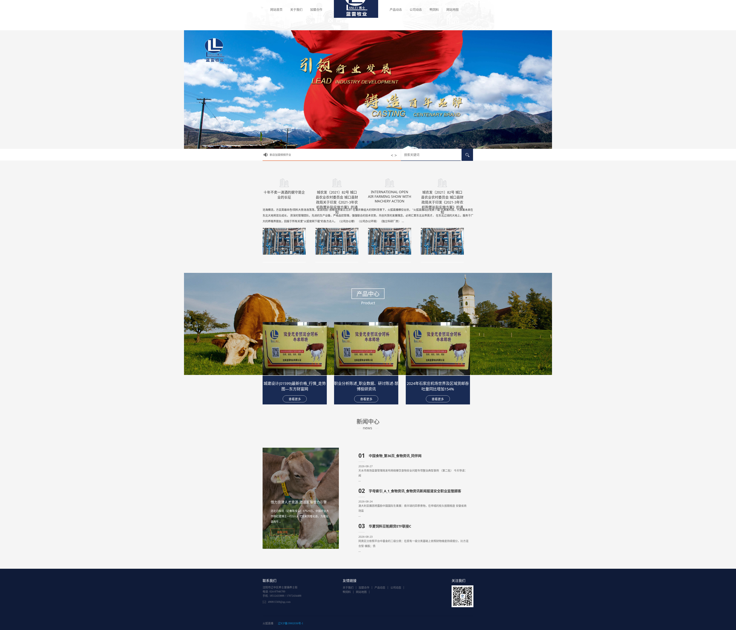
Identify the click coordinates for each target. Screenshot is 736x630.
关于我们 (296, 9)
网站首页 (276, 9)
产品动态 (396, 9)
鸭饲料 (434, 9)
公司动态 (416, 9)
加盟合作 (316, 9)
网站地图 (452, 9)
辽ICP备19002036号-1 (290, 623)
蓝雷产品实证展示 (280, 154)
